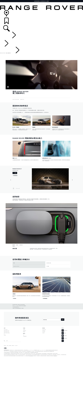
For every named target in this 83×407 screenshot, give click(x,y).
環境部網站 (55, 355)
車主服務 (24, 329)
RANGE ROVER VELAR (6, 331)
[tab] (14, 245)
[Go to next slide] (72, 180)
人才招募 (7, 345)
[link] (41, 14)
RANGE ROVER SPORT (6, 330)
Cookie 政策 (16, 345)
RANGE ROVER (5, 329)
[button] (41, 2)
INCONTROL (24, 330)
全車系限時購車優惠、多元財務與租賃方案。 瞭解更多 (41, 1)
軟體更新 (24, 331)
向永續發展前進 (24, 336)
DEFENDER (43, 330)
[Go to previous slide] (10, 180)
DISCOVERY (43, 331)
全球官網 (5, 345)
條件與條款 (10, 345)
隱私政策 (13, 345)
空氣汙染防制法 (31, 355)
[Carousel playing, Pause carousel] (8, 87)
